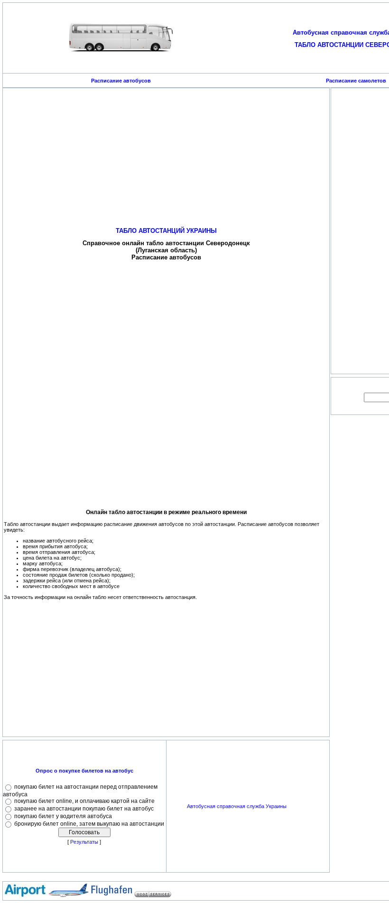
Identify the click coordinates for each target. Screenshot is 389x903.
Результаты (84, 842)
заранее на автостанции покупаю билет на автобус (84, 808)
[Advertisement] (166, 155)
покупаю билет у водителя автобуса (63, 816)
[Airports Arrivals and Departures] (68, 896)
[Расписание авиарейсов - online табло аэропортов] (25, 896)
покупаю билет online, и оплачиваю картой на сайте (84, 801)
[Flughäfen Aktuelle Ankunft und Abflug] (111, 896)
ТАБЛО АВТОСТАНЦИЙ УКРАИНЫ (166, 230)
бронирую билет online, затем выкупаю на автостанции (89, 823)
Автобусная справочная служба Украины (237, 806)
